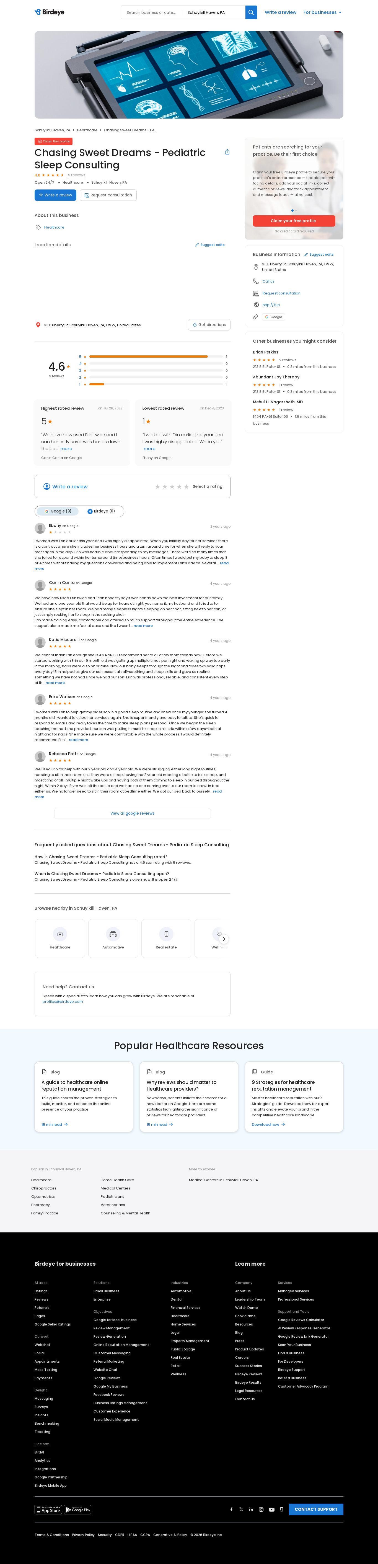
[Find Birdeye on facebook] (231, 1509)
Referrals (42, 1307)
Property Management (190, 1341)
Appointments (47, 1361)
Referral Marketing (109, 1361)
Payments (43, 1378)
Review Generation (110, 1336)
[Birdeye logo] (50, 12)
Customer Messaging (112, 1353)
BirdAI (39, 1452)
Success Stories (248, 1365)
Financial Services (186, 1307)
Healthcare (87, 130)
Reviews (41, 1299)
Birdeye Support (291, 1369)
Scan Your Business (294, 1344)
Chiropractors (43, 1188)
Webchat (42, 1344)
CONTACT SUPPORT (316, 1509)
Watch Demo (246, 1307)
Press (239, 1341)
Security (105, 1534)
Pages (40, 1316)
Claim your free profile (293, 221)
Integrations (45, 1468)
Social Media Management (116, 1419)
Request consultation (111, 195)
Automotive (181, 1291)
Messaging (44, 1398)
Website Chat (106, 1369)
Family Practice (44, 1213)
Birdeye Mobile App (51, 1485)
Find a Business (291, 1353)
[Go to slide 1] (292, 210)
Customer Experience (112, 1411)
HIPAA (132, 1534)
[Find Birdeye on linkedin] (251, 1509)
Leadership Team (250, 1299)
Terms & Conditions (52, 1534)
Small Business (106, 1291)
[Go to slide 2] (296, 210)
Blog (239, 1332)
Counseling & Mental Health (125, 1213)
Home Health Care (117, 1180)
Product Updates (249, 1349)
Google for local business (115, 1319)
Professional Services (296, 1299)
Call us (269, 281)
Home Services (183, 1324)
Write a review (280, 12)
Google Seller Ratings (53, 1324)
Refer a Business (292, 1378)
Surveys (41, 1406)
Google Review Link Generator (303, 1336)
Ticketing (42, 1431)
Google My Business (111, 1386)
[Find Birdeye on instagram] (261, 1509)
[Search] (251, 12)
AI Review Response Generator (304, 1328)
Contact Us (245, 1399)
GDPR (119, 1534)
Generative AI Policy (170, 1534)
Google (276, 317)
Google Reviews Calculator (301, 1319)
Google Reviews (107, 1378)
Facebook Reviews (109, 1394)
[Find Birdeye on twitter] (241, 1509)
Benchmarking (47, 1423)
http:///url (271, 304)
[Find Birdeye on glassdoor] (281, 1509)
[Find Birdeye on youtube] (272, 1509)
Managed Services (293, 1291)
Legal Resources (249, 1390)
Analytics (42, 1460)
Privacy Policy (83, 1534)
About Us (243, 1291)
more (65, 448)
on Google (70, 526)
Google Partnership (51, 1477)
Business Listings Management (120, 1403)
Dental (176, 1299)
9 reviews (76, 175)
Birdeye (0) (104, 511)
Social (40, 1353)
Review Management (112, 1328)
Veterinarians (113, 1204)
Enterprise (102, 1299)
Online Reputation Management (121, 1344)
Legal (175, 1332)
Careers (242, 1357)
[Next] (224, 939)
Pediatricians (112, 1196)
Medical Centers (115, 1188)
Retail (175, 1365)
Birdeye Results (248, 1382)
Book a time (245, 1316)
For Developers (290, 1361)
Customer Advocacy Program (303, 1386)
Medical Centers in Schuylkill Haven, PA (223, 1180)
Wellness (178, 1374)
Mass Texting (46, 1369)
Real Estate (180, 1357)
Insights (41, 1415)
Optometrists (43, 1196)
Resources (244, 1324)
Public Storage (183, 1349)
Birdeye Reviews (249, 1374)
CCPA (145, 1534)
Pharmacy (40, 1204)
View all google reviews (132, 813)
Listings (41, 1291)
